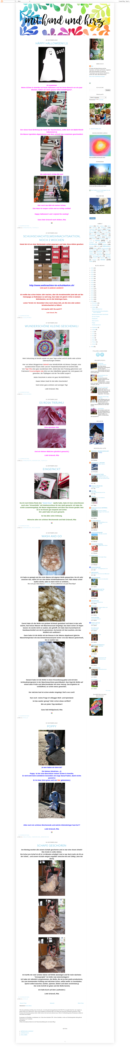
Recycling (99, 253)
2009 (92, 346)
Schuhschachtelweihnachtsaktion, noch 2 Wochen (100, 312)
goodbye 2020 (94, 624)
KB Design (94, 606)
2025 (92, 270)
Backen (100, 229)
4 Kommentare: (24, 716)
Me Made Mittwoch (95, 521)
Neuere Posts (23, 1003)
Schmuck (107, 253)
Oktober (94, 307)
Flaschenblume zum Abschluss (103, 376)
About (99, 680)
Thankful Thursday (95, 487)
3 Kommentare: (24, 226)
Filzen (93, 234)
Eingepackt (52, 469)
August (94, 329)
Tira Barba (48, 583)
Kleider (105, 244)
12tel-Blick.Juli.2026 (102, 533)
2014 (92, 293)
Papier (91, 251)
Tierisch (35, 227)
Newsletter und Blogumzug (97, 602)
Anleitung (27, 837)
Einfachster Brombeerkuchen (102, 364)
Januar (94, 344)
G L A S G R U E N (95, 668)
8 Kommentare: (24, 997)
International (102, 242)
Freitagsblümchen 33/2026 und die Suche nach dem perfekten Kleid (103, 477)
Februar (94, 342)
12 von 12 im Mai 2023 (103, 579)
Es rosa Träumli (51, 402)
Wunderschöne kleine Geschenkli (52, 326)
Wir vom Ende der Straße (97, 474)
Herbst (94, 238)
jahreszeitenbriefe (95, 577)
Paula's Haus (94, 555)
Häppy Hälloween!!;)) (52, 43)
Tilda (109, 257)
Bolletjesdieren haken (102, 545)
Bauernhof (104, 230)
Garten (106, 234)
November (94, 305)
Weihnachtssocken (102, 669)
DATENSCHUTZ (25, 1033)
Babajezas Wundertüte (97, 486)
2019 (92, 282)
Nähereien (36, 460)
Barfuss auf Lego (95, 622)
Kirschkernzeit (95, 628)
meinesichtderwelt (95, 567)
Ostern (106, 250)
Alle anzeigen (108, 690)
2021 (92, 278)
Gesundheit (104, 235)
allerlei (91, 226)
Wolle (25, 717)
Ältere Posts (81, 1003)
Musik (98, 246)
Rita (92, 66)
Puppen (91, 253)
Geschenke (27, 317)
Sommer (108, 254)
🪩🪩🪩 (100, 452)
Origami (100, 250)
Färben (109, 232)
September (95, 327)
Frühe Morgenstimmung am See (98, 492)
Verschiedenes (101, 497)
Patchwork (36, 527)
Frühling (98, 234)
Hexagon (102, 238)
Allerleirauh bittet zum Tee (97, 589)
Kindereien (27, 227)
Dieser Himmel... (101, 464)
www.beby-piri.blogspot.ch (97, 644)
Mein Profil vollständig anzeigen (97, 76)
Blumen (91, 232)
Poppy (51, 726)
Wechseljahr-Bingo (102, 557)
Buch (98, 232)
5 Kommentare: (24, 392)
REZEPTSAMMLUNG (96, 128)
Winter (102, 260)
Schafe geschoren (51, 845)
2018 (92, 284)
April (93, 338)
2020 (92, 280)
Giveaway (91, 237)
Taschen (95, 257)
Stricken (108, 256)
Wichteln (94, 259)
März (93, 340)
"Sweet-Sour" (47, 503)
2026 (92, 268)
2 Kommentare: (24, 315)
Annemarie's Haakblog (97, 544)
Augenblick (92, 229)
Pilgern (107, 251)
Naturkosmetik (104, 248)
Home (97, 240)
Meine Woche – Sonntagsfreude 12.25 (99, 568)
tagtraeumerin (94, 572)
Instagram (91, 242)
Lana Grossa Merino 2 (96, 618)
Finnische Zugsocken (103, 387)
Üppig (99, 634)
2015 (92, 291)
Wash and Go (52, 536)
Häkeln (99, 237)
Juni (93, 333)
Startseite (52, 1003)
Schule (101, 254)
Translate (101, 99)
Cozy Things (94, 679)
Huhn (107, 240)
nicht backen (92, 250)
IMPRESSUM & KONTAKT (27, 1031)
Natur (95, 248)
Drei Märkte (100, 590)
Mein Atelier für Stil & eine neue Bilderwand (100, 573)
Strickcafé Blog (95, 617)
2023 (92, 274)
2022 (92, 276)
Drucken (103, 232)
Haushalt (108, 237)
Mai (93, 335)
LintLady (93, 496)
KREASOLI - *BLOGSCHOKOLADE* (100, 451)
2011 (92, 299)
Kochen (91, 246)
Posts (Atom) (28, 1005)
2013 (92, 295)
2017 (92, 286)
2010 (92, 301)
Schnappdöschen (93, 254)
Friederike (93, 633)
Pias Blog (93, 491)
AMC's (109, 226)
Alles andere (100, 226)
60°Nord (93, 656)
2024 (92, 272)
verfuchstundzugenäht (96, 532)
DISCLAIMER (24, 1034)
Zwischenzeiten (94, 629)
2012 (92, 297)
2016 (92, 288)
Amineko (95, 227)
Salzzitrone (100, 646)
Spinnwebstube (95, 600)
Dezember (94, 303)
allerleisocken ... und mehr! (98, 462)
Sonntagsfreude (97, 256)
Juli (93, 331)
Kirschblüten (101, 408)
